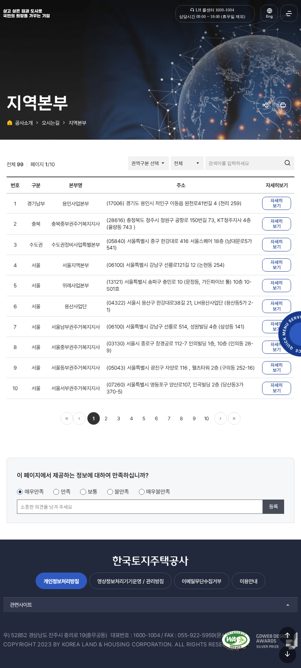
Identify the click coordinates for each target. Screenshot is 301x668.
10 (206, 418)
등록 (273, 506)
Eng (269, 16)
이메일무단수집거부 (201, 581)
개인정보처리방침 (61, 581)
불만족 (122, 492)
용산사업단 (76, 306)
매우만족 (34, 492)
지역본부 (77, 123)
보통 (92, 492)
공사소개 (24, 123)
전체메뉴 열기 (289, 13)
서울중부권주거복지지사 (75, 347)
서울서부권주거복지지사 (75, 388)
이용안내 (248, 581)
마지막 (234, 418)
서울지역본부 (75, 265)
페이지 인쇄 (283, 105)
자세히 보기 (277, 203)
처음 (67, 418)
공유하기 (265, 105)
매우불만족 (158, 492)
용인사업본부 (75, 203)
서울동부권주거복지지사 (75, 367)
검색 (287, 163)
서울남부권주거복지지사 (75, 327)
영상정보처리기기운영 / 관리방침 (130, 581)
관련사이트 (21, 605)
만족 (65, 492)
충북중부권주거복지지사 (75, 224)
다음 (220, 418)
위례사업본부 (75, 285)
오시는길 (50, 123)
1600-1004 (146, 635)
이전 (79, 418)
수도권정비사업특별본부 (75, 245)
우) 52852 (15, 635)
